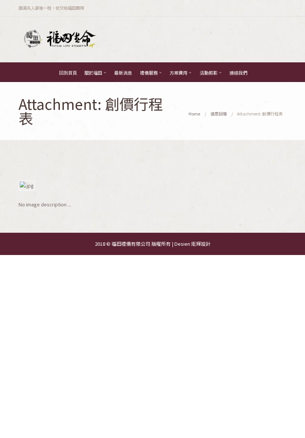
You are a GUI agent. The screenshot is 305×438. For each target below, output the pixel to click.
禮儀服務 (149, 72)
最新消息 (123, 72)
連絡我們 (238, 72)
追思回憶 (219, 114)
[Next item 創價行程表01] (219, 185)
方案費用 (178, 72)
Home (194, 114)
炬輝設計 (201, 243)
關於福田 (93, 72)
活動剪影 (209, 72)
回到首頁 (68, 72)
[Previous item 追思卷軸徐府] (85, 185)
